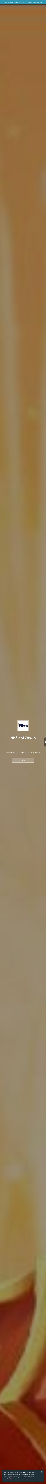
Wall (45, 742)
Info (23, 760)
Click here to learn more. (18, 1479)
